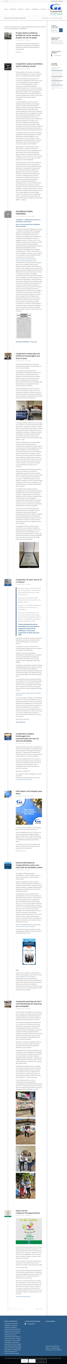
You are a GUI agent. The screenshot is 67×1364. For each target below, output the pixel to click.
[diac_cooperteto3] (7, 1004)
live (38, 390)
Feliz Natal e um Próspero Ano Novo (29, 792)
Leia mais (18, 52)
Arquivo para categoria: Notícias (14, 18)
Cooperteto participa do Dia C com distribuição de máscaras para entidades (29, 1003)
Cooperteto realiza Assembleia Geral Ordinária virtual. (29, 65)
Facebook (18, 762)
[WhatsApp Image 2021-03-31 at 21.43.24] (7, 66)
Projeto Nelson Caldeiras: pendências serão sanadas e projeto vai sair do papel (28, 35)
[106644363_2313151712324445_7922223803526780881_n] (7, 1213)
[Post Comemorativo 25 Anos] (7, 582)
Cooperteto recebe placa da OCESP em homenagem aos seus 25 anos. (28, 356)
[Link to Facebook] (5, 1)
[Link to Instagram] (7, 1)
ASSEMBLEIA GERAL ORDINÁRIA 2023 (55, 78)
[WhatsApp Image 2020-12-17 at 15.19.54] (7, 794)
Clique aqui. (34, 342)
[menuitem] (5, 9)
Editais (29, 216)
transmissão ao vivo (23, 976)
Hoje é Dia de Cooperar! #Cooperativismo (28, 1211)
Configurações (41, 1361)
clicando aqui (27, 933)
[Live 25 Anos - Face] (7, 736)
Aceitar (24, 1361)
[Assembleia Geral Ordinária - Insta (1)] (7, 214)
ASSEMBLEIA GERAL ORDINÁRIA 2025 (55, 68)
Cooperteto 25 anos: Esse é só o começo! (29, 580)
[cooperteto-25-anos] (7, 356)
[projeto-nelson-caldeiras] (7, 35)
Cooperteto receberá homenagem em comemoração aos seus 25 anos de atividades (27, 737)
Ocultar (32, 1361)
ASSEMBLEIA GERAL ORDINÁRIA (24, 212)
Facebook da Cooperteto (25, 779)
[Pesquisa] (55, 9)
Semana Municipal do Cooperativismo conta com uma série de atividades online (29, 865)
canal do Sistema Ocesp (22, 926)
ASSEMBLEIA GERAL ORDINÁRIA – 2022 (55, 82)
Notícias (29, 40)
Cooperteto (57, 55)
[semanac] (7, 865)
